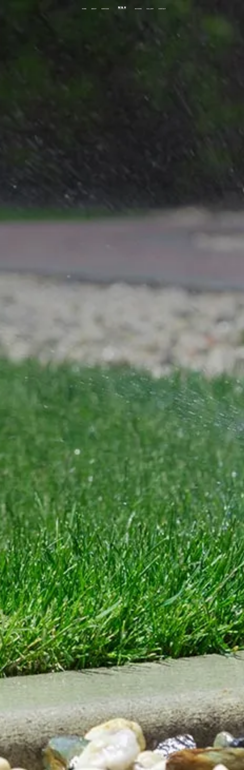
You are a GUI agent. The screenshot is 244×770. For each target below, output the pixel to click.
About (94, 9)
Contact (162, 9)
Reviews (138, 9)
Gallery (150, 9)
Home (84, 9)
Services (105, 9)
